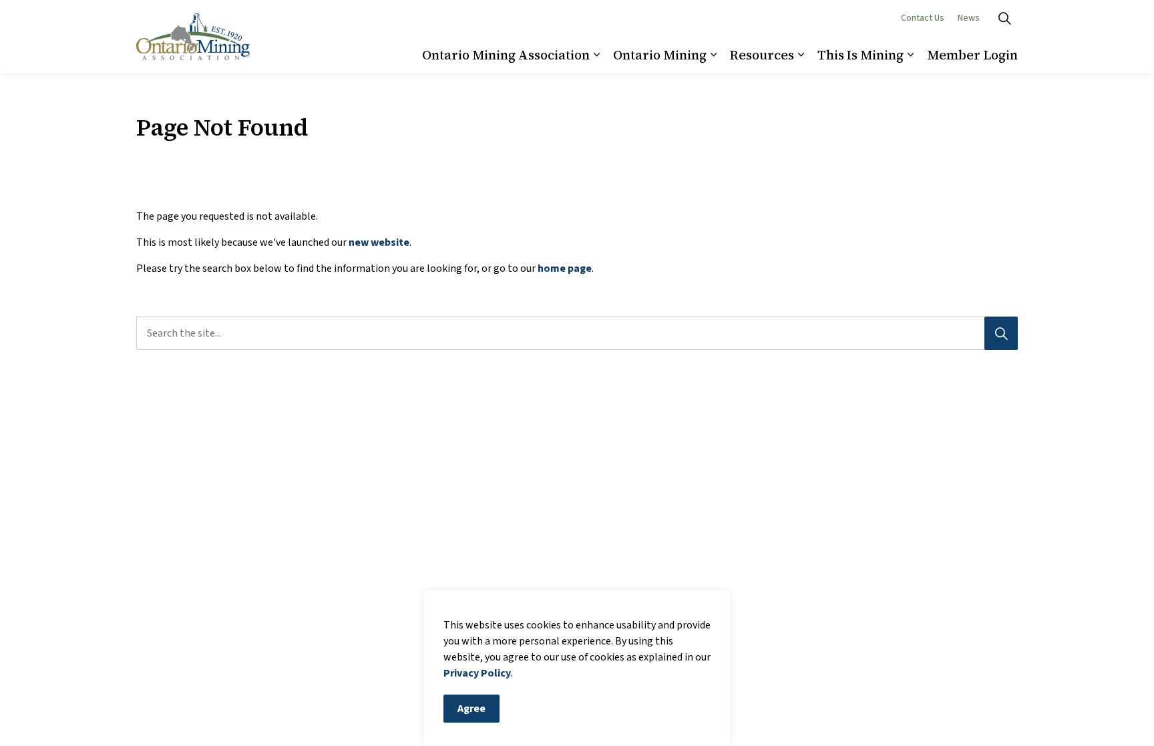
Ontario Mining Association (506, 54)
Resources (762, 54)
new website (379, 242)
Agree (471, 708)
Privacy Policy (477, 673)
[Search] (1001, 333)
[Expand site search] (1004, 18)
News (969, 18)
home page (565, 268)
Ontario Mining (660, 54)
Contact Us (922, 18)
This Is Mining (860, 54)
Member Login (972, 54)
